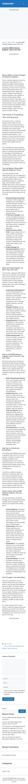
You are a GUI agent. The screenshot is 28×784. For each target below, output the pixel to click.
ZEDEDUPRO (8, 4)
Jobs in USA (11, 42)
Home (4, 42)
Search (4, 708)
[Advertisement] (14, 25)
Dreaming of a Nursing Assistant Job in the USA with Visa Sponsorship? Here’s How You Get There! (14, 732)
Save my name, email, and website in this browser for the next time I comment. (14, 692)
